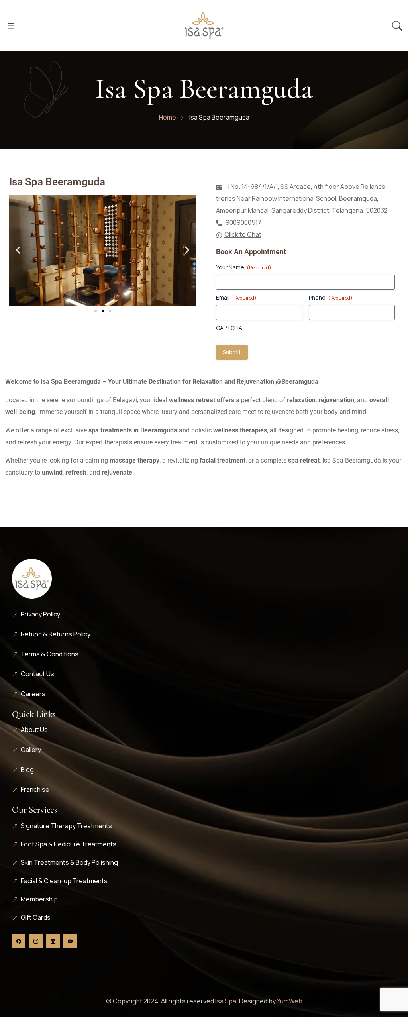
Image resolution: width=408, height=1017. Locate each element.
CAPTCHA (229, 328)
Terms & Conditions (49, 654)
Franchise (35, 789)
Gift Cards (36, 917)
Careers (33, 693)
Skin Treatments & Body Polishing (69, 862)
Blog (27, 769)
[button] (18, 250)
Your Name (243, 267)
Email (236, 297)
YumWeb (289, 1001)
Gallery (31, 749)
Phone (331, 297)
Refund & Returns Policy (55, 634)
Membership (39, 899)
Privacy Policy (40, 614)
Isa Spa (225, 1001)
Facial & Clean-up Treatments (64, 880)
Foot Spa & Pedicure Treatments (68, 844)
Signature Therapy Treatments (66, 825)
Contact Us (37, 673)
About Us (34, 729)
